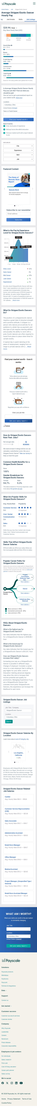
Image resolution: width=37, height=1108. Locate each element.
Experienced (7, 282)
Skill (18, 155)
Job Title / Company (12, 708)
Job (12, 9)
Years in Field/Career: (10, 111)
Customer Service (10, 508)
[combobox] (18, 105)
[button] (1, 19)
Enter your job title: (18, 413)
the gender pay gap (16, 489)
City (18, 146)
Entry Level (7, 269)
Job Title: (9, 926)
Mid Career (7, 275)
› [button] (32, 188)
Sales (5, 523)
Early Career (7, 272)
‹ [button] (4, 188)
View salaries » (25, 582)
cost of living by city (22, 739)
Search (8, 722)
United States (5, 9)
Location (8, 714)
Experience (18, 150)
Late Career (7, 279)
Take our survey (25, 453)
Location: (6, 102)
